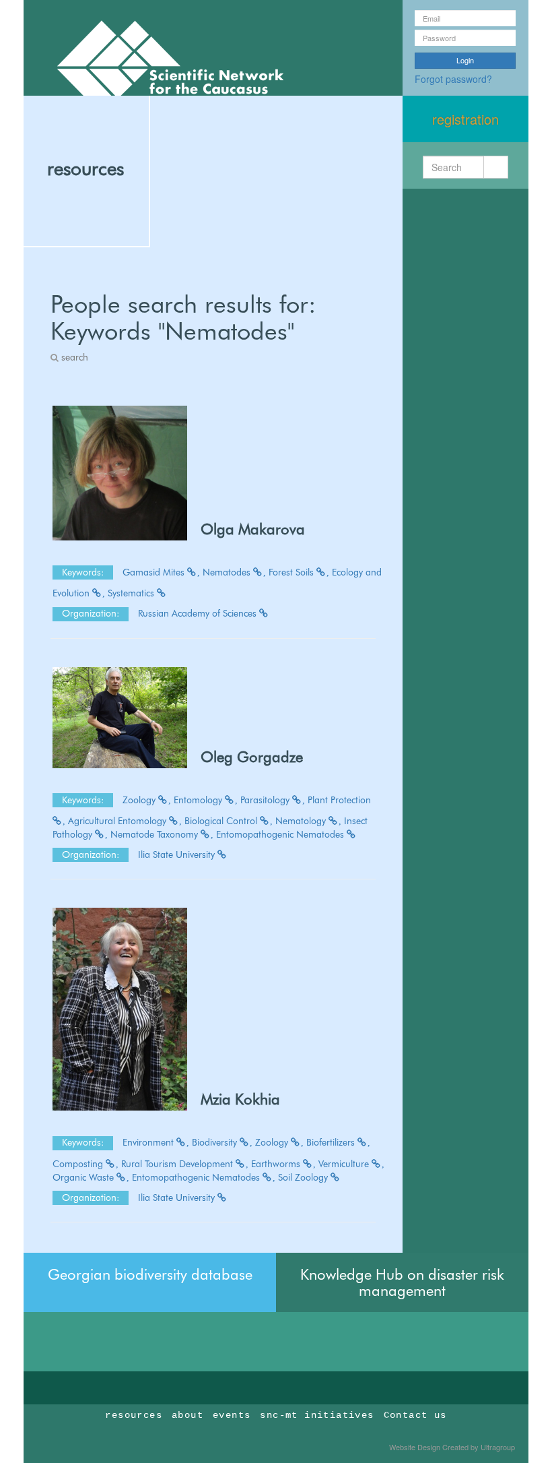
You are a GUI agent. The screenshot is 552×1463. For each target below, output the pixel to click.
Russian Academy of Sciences (198, 613)
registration (465, 119)
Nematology (302, 820)
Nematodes (228, 572)
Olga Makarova (253, 529)
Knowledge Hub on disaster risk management (402, 1282)
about (187, 1415)
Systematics (132, 593)
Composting (79, 1163)
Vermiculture (345, 1163)
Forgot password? (453, 79)
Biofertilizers (331, 1142)
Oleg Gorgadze (252, 757)
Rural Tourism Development (178, 1163)
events (231, 1415)
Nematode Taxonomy (155, 834)
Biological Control (222, 820)
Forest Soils (292, 572)
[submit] (495, 167)
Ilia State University (177, 854)
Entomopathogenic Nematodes (281, 834)
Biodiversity (216, 1142)
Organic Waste (84, 1177)
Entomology (199, 800)
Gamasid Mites (155, 572)
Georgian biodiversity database (150, 1274)
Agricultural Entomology (118, 820)
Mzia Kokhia (240, 1099)
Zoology (140, 800)
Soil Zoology (304, 1177)
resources (85, 168)
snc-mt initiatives (317, 1415)
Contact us (415, 1415)
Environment (149, 1142)
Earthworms (277, 1163)
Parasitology (266, 800)
